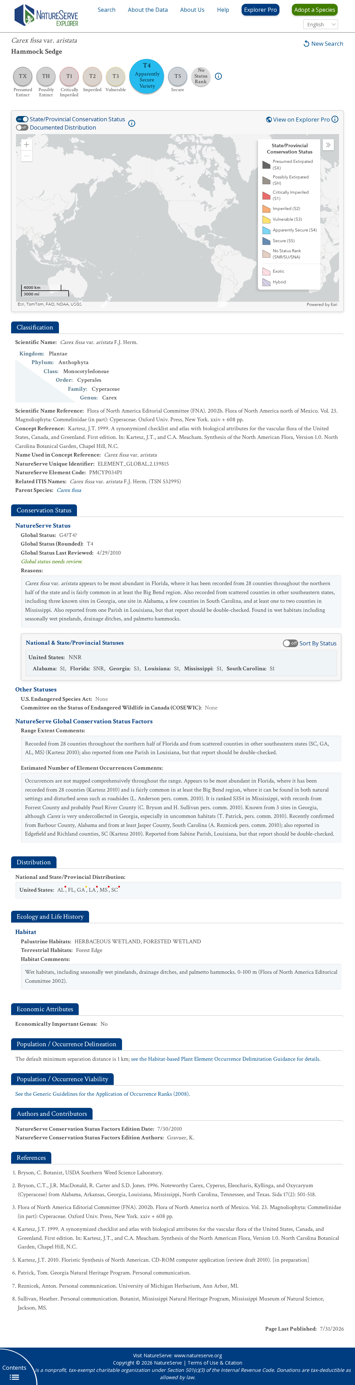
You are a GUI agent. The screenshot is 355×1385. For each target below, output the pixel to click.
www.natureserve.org (198, 1355)
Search (106, 10)
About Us (192, 10)
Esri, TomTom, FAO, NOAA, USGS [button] (50, 304)
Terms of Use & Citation (215, 1362)
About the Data (148, 10)
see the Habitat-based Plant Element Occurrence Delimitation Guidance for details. (226, 1059)
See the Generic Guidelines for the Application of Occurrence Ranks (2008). (102, 1094)
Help (223, 10)
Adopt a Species (314, 10)
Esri (334, 304)
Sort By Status (318, 643)
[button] (26, 144)
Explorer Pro (260, 10)
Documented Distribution (63, 127)
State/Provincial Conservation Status (77, 119)
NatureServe (168, 1362)
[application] (177, 220)
